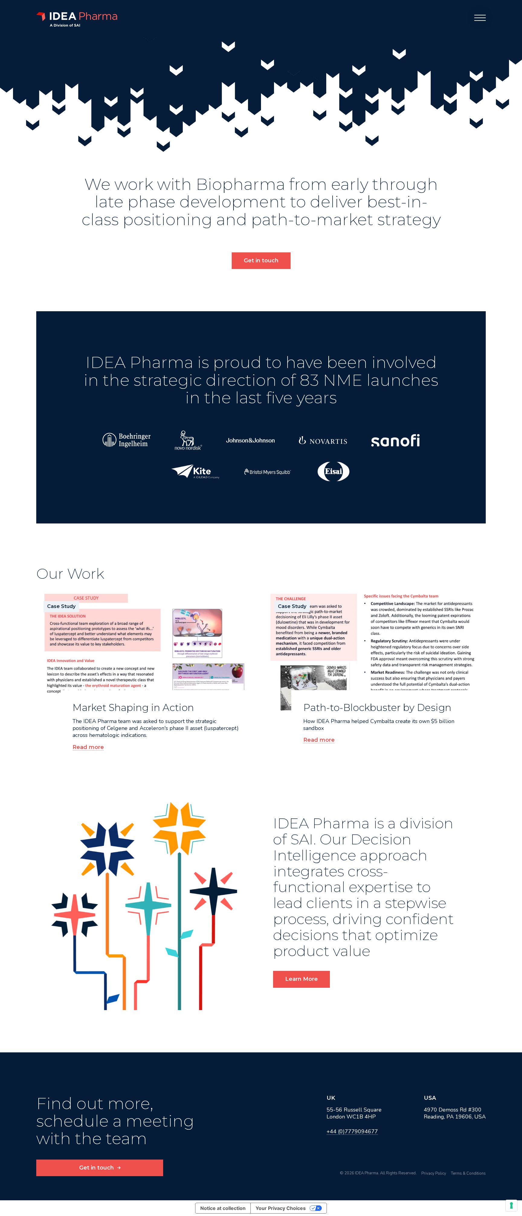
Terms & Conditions (468, 1173)
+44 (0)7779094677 (352, 1131)
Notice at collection (223, 1208)
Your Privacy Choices (281, 1208)
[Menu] (480, 17)
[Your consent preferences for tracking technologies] (511, 1205)
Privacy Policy (433, 1173)
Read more (88, 747)
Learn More (301, 979)
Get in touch (261, 260)
